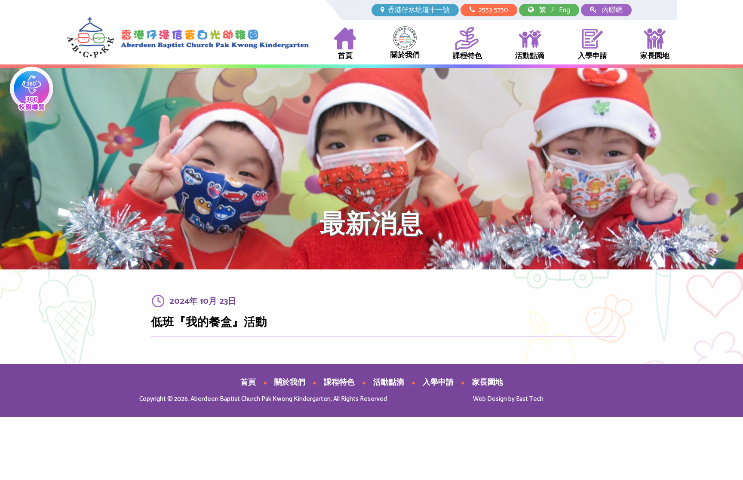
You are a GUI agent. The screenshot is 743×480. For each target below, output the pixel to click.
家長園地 (654, 56)
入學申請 (592, 56)
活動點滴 (529, 56)
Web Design (490, 399)
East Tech (529, 399)
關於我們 (405, 55)
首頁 (345, 56)
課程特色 (467, 56)
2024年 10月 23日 (202, 301)
